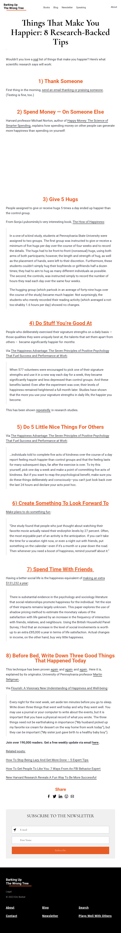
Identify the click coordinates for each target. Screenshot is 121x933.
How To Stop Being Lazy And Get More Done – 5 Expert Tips (47, 760)
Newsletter (67, 7)
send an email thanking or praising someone (72, 90)
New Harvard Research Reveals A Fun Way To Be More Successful (51, 777)
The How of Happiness (88, 222)
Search (84, 907)
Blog (55, 7)
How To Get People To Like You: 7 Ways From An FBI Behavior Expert (53, 768)
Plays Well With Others (95, 916)
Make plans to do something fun (28, 512)
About (114, 7)
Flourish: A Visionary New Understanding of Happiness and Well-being (59, 688)
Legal (9, 891)
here (95, 742)
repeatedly (43, 410)
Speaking (81, 7)
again (54, 669)
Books (46, 7)
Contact (11, 916)
